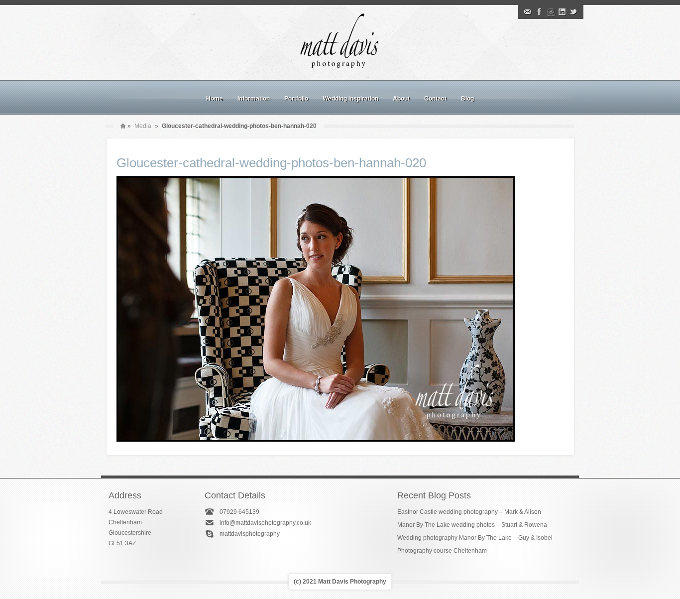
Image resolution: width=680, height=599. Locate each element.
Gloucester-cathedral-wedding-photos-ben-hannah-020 (271, 162)
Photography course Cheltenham (442, 550)
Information (253, 98)
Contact (435, 98)
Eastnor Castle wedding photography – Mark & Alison (469, 511)
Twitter (573, 12)
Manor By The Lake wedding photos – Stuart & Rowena (472, 524)
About (401, 98)
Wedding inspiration (350, 98)
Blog (467, 98)
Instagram (551, 12)
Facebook (539, 12)
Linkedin (562, 12)
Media (142, 125)
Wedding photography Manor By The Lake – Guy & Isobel (475, 537)
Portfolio (296, 98)
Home (214, 98)
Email (528, 12)
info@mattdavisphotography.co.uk (265, 522)
